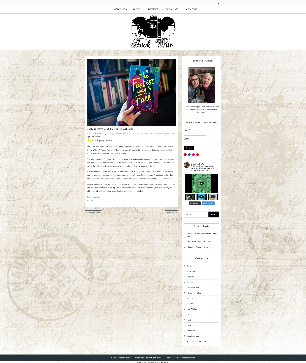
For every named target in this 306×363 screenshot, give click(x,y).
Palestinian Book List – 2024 (199, 241)
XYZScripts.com (164, 362)
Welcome (119, 9)
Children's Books (194, 276)
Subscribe (209, 203)
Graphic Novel (193, 287)
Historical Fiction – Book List (199, 247)
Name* (187, 130)
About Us (191, 9)
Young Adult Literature (196, 341)
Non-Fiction (192, 309)
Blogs (137, 9)
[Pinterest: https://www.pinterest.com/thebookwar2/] (185, 154)
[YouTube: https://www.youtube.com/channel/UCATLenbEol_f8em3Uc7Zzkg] (197, 154)
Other (189, 314)
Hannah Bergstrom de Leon (124, 134)
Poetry (190, 319)
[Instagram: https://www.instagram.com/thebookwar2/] (193, 154)
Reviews (153, 9)
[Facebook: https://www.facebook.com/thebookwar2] (189, 154)
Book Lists (172, 9)
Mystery (190, 303)
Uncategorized (193, 336)
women (97, 137)
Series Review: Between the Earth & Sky (202, 235)
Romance (159, 134)
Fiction (145, 134)
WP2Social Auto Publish (144, 362)
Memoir (190, 298)
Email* (187, 138)
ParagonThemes (188, 357)
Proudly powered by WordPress (147, 357)
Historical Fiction (194, 293)
